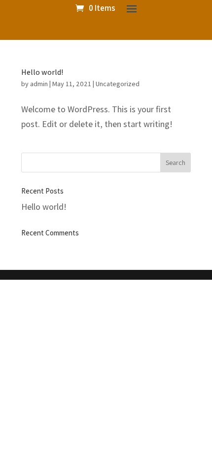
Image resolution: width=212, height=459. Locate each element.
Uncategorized (118, 83)
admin (39, 83)
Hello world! (42, 72)
